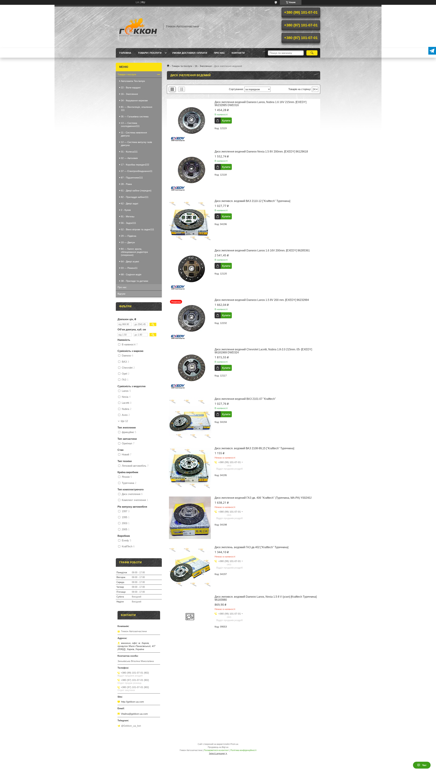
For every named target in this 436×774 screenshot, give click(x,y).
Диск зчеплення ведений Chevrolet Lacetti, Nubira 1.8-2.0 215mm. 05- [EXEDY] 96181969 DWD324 (263, 351)
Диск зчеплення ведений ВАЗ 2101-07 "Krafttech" (245, 398)
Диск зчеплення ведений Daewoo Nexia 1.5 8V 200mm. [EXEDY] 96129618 (261, 151)
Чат (424, 765)
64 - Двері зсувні (130, 261)
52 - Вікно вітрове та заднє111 (137, 229)
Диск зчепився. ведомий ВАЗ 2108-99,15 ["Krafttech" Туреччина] (254, 448)
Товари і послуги (149, 53)
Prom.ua (234, 744)
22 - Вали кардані (131, 87)
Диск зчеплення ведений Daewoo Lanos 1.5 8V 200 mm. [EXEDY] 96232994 (262, 299)
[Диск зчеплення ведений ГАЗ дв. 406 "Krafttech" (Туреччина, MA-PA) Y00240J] (190, 517)
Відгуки (121, 293)
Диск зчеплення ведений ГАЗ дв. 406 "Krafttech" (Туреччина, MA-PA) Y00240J (263, 497)
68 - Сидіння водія (131, 274)
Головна (125, 53)
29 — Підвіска (128, 236)
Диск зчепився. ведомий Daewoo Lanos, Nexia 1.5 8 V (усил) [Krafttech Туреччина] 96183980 (266, 598)
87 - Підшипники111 (132, 177)
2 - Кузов (126, 210)
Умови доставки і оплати (189, 53)
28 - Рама (126, 184)
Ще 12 (124, 421)
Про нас (219, 53)
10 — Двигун (128, 242)
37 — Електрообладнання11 (136, 171)
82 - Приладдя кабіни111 (135, 197)
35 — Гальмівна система (135, 116)
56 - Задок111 (128, 223)
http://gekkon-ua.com (132, 701)
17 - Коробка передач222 (135, 164)
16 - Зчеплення (203, 66)
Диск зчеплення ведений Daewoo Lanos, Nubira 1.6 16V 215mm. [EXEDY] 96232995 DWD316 (260, 104)
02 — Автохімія (129, 158)
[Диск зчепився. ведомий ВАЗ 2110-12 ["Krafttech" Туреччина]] (190, 221)
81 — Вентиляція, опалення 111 (136, 108)
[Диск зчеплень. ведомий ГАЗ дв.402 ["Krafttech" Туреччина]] (190, 567)
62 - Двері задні (129, 203)
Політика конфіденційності (243, 750)
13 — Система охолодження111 (130, 124)
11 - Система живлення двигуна (134, 134)
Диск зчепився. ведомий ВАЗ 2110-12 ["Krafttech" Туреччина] (252, 201)
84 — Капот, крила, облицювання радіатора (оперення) (134, 251)
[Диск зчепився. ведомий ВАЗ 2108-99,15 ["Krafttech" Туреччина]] (190, 468)
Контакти (238, 53)
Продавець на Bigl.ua (218, 747)
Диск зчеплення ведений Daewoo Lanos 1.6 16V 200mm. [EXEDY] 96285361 (262, 250)
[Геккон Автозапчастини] (138, 26)
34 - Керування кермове (134, 100)
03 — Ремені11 (129, 268)
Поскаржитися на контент (216, 750)
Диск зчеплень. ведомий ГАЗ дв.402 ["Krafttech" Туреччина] (251, 547)
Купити (226, 120)
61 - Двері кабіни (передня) (136, 190)
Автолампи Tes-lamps (133, 81)
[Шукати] (311, 52)
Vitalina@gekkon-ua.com (134, 713)
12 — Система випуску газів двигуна (136, 144)
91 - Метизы (127, 216)
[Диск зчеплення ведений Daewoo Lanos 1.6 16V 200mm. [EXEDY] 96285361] (190, 270)
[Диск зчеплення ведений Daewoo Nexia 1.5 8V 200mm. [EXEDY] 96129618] (190, 171)
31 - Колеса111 (129, 151)
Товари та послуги (182, 66)
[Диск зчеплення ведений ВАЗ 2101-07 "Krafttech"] (190, 418)
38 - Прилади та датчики (134, 281)
